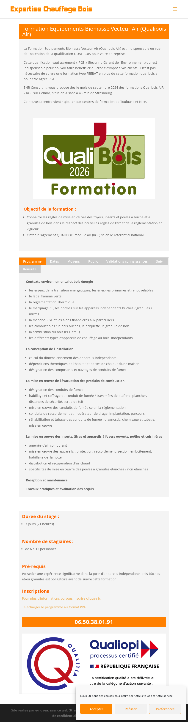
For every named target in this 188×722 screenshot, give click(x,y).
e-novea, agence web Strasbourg (61, 710)
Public (93, 261)
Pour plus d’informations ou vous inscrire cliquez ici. (62, 598)
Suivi (159, 261)
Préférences (165, 709)
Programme (32, 261)
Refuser (131, 709)
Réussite (29, 269)
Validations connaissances (127, 261)
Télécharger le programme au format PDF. (54, 607)
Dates (54, 261)
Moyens (73, 261)
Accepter (96, 709)
